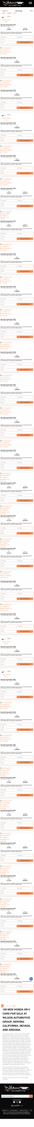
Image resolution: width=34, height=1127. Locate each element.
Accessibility (14, 1110)
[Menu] (30, 3)
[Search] (31, 1096)
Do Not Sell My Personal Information (18, 1112)
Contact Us (5, 1110)
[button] (31, 978)
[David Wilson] (13, 3)
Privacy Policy (24, 1110)
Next (13, 1006)
